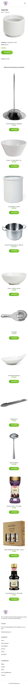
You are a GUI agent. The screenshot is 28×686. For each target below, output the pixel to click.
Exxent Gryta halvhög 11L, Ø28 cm (14, 245)
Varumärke (10, 42)
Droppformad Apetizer (14, 375)
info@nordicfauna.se (6, 632)
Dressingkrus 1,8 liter (14, 206)
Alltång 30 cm (14, 419)
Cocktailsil (14, 332)
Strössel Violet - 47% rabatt (14, 506)
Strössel (3, 648)
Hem (2, 12)
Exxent (15, 42)
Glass (2, 640)
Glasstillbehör (4, 646)
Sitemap (3, 675)
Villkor (2, 669)
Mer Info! (7, 52)
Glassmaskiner (5, 643)
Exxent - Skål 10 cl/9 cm (14, 288)
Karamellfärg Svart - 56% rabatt (14, 593)
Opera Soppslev (14, 462)
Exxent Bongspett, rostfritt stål (14, 123)
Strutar (2, 651)
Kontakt (3, 667)
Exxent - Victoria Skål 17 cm (14, 160)
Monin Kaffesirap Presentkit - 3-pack (14, 549)
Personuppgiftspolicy (6, 672)
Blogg (2, 664)
